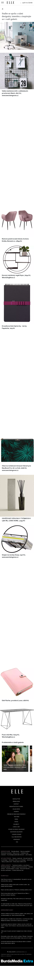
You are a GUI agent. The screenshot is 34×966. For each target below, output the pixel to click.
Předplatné (16, 801)
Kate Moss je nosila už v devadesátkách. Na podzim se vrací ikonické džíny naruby (16, 880)
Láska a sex (16, 826)
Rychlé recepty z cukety (12, 868)
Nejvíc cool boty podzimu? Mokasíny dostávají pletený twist (16, 889)
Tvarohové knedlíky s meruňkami (20, 865)
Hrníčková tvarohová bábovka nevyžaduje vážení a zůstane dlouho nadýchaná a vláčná (16, 942)
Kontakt (16, 804)
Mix (17, 842)
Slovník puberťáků (25, 851)
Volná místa (16, 809)
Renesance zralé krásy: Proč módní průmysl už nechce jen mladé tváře (16, 899)
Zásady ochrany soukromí (16, 829)
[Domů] (17, 791)
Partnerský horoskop (6, 853)
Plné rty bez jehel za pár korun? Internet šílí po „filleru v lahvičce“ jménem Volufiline (15, 894)
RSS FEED (16, 816)
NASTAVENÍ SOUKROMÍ (16, 831)
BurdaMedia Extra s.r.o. (21, 951)
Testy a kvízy (16, 853)
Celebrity (16, 824)
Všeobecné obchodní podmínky (16, 814)
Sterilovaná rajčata (5, 867)
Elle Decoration (17, 837)
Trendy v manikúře (17, 858)
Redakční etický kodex (16, 806)
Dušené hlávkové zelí (17, 870)
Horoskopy (16, 839)
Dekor (8, 9)
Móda (16, 819)
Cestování (3, 854)
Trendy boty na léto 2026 (19, 861)
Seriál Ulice (30, 860)
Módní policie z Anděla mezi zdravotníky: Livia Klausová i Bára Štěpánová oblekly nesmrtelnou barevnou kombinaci (17, 919)
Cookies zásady (16, 834)
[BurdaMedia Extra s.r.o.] (17, 961)
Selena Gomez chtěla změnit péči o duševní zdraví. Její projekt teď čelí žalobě (15, 885)
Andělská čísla (24, 853)
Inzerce (16, 811)
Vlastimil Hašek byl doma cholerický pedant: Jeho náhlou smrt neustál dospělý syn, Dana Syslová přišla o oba (17, 914)
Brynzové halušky (25, 868)
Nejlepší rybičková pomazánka (19, 867)
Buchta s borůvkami (6, 870)
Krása (16, 821)
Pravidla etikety (15, 851)
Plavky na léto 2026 (7, 861)
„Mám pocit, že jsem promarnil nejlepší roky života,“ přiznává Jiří (16, 931)
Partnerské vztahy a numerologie (17, 860)
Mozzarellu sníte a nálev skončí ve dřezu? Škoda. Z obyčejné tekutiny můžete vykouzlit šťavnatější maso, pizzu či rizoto (17, 937)
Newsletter (16, 799)
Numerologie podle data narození (15, 854)
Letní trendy (28, 854)
